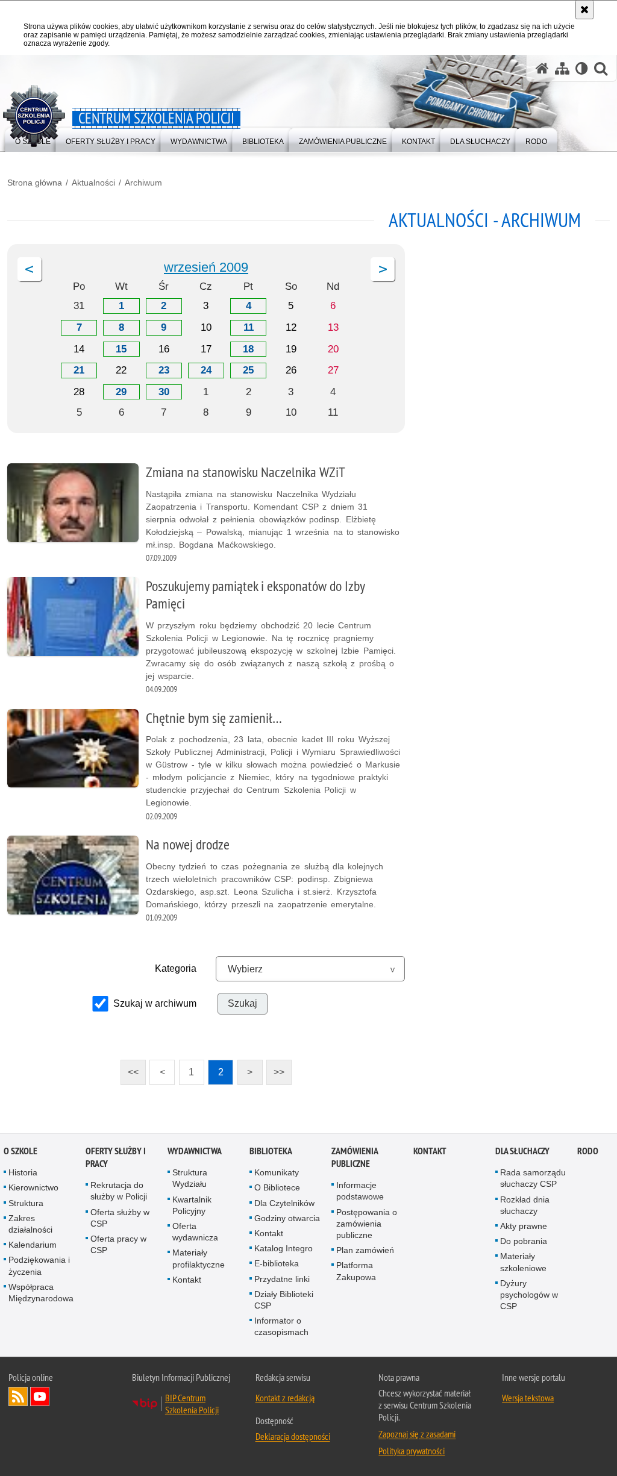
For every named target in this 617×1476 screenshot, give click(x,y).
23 (163, 370)
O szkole (20, 1151)
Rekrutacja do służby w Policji (118, 1190)
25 (248, 370)
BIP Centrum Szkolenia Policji (192, 1404)
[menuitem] (343, 139)
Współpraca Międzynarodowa (41, 1292)
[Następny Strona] (383, 269)
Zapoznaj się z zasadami (417, 1434)
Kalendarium (32, 1244)
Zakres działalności (30, 1223)
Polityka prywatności (411, 1451)
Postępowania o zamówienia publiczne (366, 1223)
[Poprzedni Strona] (29, 269)
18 (248, 349)
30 (163, 392)
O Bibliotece (277, 1187)
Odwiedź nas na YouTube (39, 1396)
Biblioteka (270, 1151)
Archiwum (143, 182)
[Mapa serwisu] (562, 68)
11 (248, 327)
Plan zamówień (365, 1250)
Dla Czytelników (284, 1203)
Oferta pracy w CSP (118, 1244)
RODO (587, 1151)
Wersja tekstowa (528, 1398)
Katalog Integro (283, 1248)
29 (121, 392)
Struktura (25, 1203)
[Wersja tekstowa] (581, 68)
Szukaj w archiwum (154, 1003)
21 (79, 370)
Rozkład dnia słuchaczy (525, 1205)
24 (206, 370)
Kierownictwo (33, 1187)
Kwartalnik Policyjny (191, 1205)
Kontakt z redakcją (285, 1398)
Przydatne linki (282, 1279)
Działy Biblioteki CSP (283, 1299)
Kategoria (175, 968)
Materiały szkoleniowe (523, 1261)
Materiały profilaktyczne (198, 1258)
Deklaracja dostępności (292, 1436)
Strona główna (34, 182)
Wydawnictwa (195, 1151)
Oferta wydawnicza (195, 1231)
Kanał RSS (18, 1396)
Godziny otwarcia (287, 1218)
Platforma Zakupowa (356, 1270)
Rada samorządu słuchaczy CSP (533, 1178)
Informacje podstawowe (360, 1190)
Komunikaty (276, 1172)
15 (121, 349)
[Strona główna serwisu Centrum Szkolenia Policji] (542, 68)
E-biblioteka (276, 1263)
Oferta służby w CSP (119, 1217)
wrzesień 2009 (206, 267)
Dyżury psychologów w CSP (529, 1294)
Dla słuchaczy (522, 1151)
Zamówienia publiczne (354, 1157)
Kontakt (186, 1279)
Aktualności (93, 182)
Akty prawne (523, 1226)
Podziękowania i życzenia (39, 1265)
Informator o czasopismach (281, 1326)
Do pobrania (523, 1241)
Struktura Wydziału (189, 1178)
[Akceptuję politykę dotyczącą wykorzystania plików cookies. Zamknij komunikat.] (584, 9)
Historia (22, 1172)
